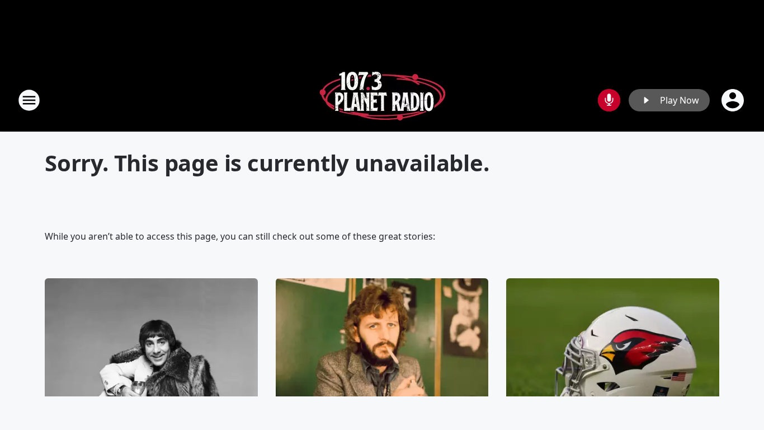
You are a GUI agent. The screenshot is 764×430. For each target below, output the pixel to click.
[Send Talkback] (609, 100)
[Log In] (733, 100)
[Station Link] (382, 100)
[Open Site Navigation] (29, 100)
